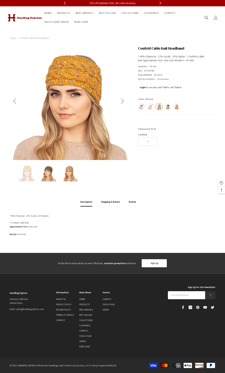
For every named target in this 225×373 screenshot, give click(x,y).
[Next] (122, 101)
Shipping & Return (110, 201)
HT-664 (153, 66)
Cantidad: (142, 134)
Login (143, 87)
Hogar (13, 38)
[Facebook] (183, 307)
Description (86, 201)
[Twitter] (212, 307)
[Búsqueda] (206, 17)
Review (132, 201)
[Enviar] (210, 295)
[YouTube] (205, 307)
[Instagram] (190, 307)
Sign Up (154, 263)
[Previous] (15, 101)
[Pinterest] (198, 307)
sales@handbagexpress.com (30, 309)
